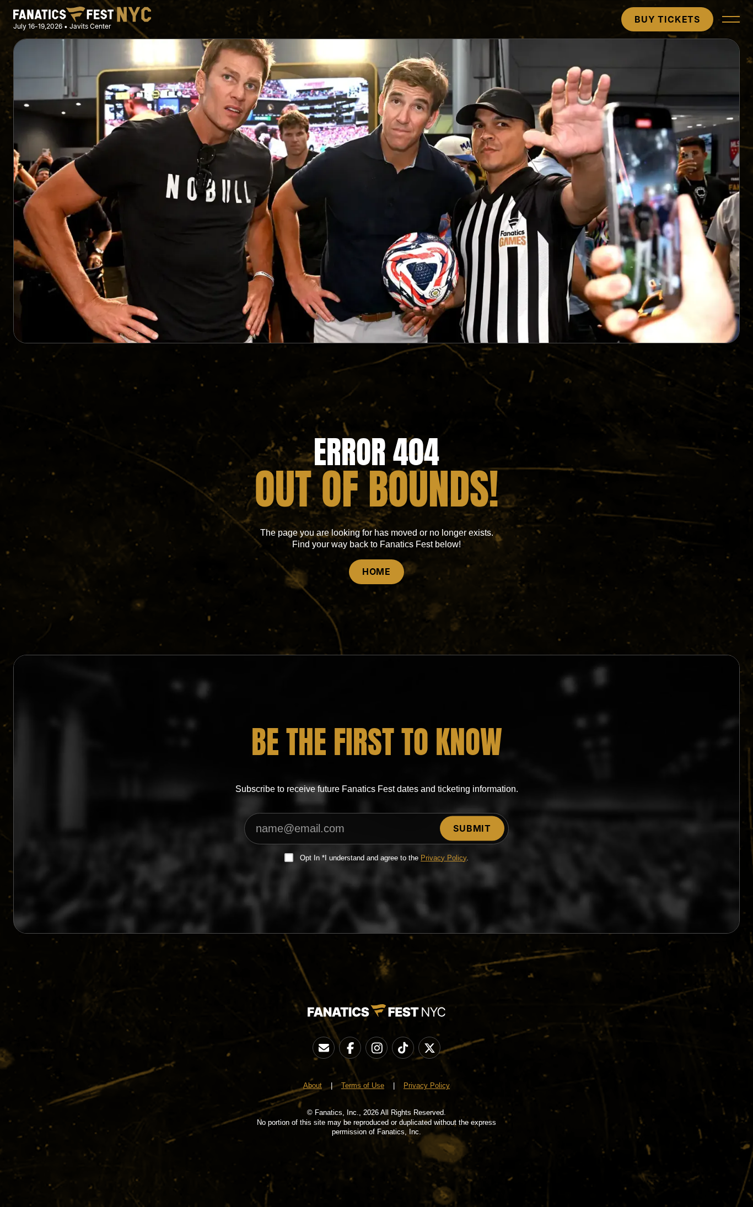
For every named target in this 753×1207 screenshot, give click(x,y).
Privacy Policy (443, 858)
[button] (731, 19)
